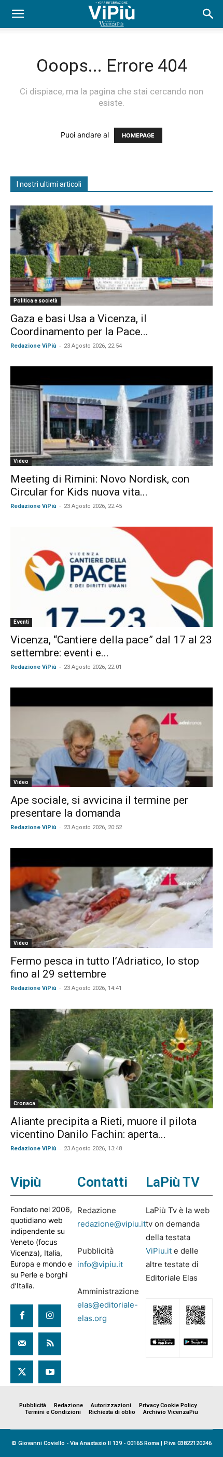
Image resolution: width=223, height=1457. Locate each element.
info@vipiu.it (100, 1264)
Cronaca (24, 1103)
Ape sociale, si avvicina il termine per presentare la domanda (99, 806)
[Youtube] (49, 1371)
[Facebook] (21, 1315)
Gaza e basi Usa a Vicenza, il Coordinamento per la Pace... (79, 325)
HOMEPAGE (138, 135)
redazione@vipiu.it (111, 1224)
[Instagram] (49, 1315)
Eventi (21, 622)
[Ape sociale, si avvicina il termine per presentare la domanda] (111, 738)
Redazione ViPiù (33, 345)
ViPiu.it (159, 1251)
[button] (17, 14)
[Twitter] (21, 1371)
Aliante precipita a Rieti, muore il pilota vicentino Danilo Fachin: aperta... (103, 1127)
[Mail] (21, 1343)
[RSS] (49, 1343)
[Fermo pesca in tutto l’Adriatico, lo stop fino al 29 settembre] (111, 898)
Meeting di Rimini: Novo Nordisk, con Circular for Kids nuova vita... (99, 485)
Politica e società (35, 301)
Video (21, 461)
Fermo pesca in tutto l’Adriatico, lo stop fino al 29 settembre (104, 967)
